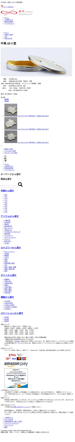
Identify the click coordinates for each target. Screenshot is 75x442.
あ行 (5, 194)
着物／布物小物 (9, 269)
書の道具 (7, 234)
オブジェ (7, 239)
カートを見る (8, 7)
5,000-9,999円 (8, 303)
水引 (5, 265)
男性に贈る (8, 289)
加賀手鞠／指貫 (9, 263)
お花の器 (7, 222)
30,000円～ (7, 309)
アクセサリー (8, 235)
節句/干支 (7, 241)
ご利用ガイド (8, 19)
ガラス (6, 257)
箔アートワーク (9, 252)
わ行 (5, 212)
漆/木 (6, 261)
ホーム (6, 18)
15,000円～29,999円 (10, 307)
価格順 (6, 99)
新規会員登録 (8, 21)
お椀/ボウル (8, 230)
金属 (5, 259)
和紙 (5, 271)
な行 (5, 36)
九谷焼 (6, 253)
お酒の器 (7, 220)
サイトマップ (8, 425)
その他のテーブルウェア (12, 232)
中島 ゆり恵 (8, 38)
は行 (5, 204)
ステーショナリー (10, 237)
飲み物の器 (8, 226)
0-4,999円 (7, 301)
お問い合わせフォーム (20, 407)
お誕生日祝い (8, 283)
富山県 (6, 319)
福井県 (6, 321)
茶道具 (6, 224)
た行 (5, 200)
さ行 (5, 198)
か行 (5, 196)
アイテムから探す (10, 151)
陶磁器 (6, 255)
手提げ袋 (7, 293)
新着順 (6, 101)
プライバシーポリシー (11, 423)
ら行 (5, 210)
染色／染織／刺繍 (10, 267)
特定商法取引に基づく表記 (13, 421)
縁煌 (5, 427)
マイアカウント (9, 23)
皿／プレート (8, 228)
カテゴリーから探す (11, 153)
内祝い (6, 285)
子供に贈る (8, 287)
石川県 (6, 317)
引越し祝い (8, 281)
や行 (5, 208)
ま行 (5, 206)
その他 (6, 243)
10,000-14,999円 (9, 305)
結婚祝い (7, 279)
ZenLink (17, 341)
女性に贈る (8, 291)
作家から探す (8, 34)
